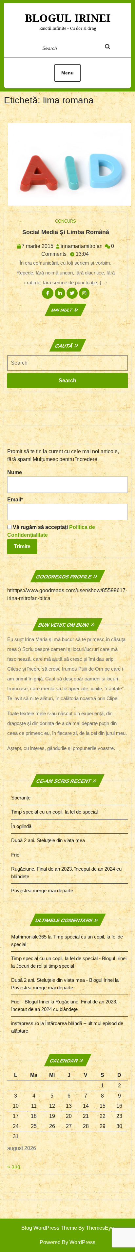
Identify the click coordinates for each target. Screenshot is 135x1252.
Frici (15, 855)
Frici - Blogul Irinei (30, 1001)
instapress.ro (25, 1023)
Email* (15, 499)
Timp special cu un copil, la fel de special (54, 812)
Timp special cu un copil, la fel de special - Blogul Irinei (68, 958)
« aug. (14, 1166)
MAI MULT (65, 310)
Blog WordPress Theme (49, 1228)
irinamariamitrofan (82, 246)
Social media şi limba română (65, 232)
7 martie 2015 (37, 246)
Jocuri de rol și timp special (45, 966)
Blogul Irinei (67, 17)
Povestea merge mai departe (42, 890)
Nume (14, 472)
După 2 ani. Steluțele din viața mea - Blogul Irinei (62, 980)
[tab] (114, 47)
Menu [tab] (67, 72)
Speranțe (20, 797)
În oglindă (21, 826)
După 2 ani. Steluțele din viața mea (48, 840)
